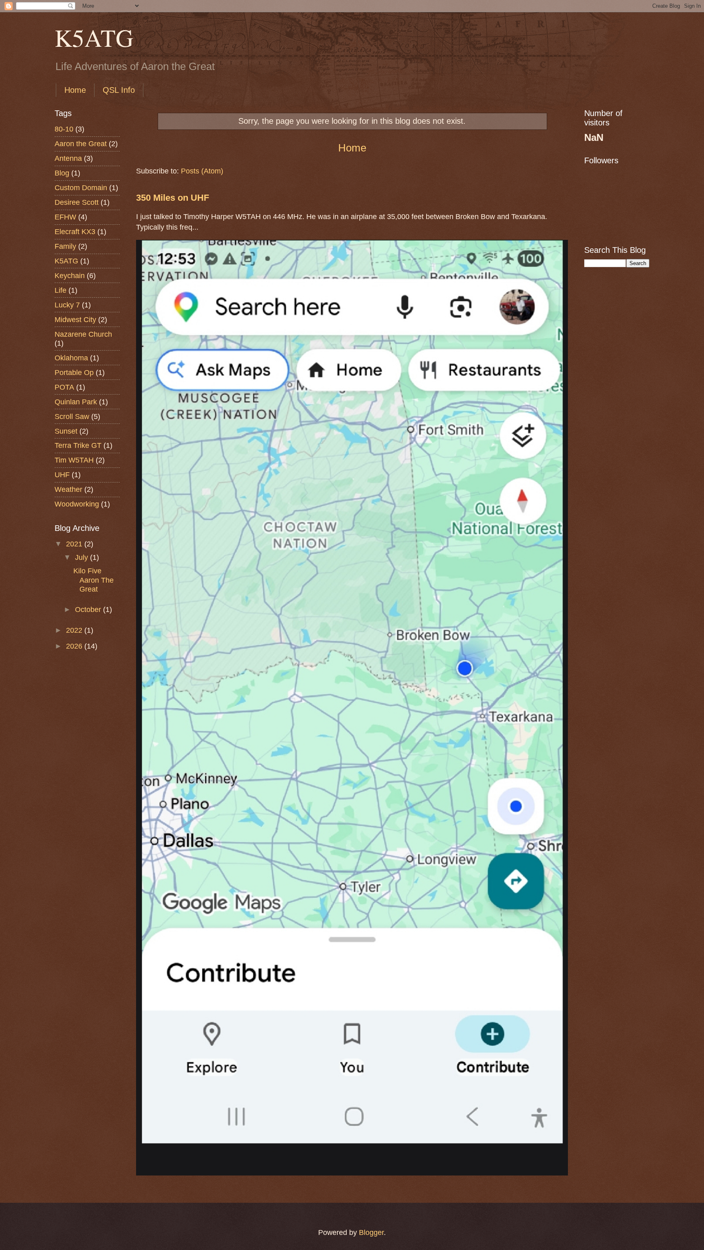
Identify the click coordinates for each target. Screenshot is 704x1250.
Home (75, 90)
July (82, 557)
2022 (75, 630)
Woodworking (77, 504)
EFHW (65, 217)
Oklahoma (71, 357)
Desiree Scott (77, 202)
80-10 (64, 129)
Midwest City (75, 319)
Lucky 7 (67, 304)
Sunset (66, 431)
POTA (64, 387)
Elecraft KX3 (75, 231)
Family (65, 246)
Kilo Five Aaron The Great (93, 579)
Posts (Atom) (202, 171)
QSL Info (119, 90)
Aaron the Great (81, 143)
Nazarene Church (83, 334)
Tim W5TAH (74, 460)
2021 (75, 543)
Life (60, 290)
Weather (68, 489)
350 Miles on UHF (172, 198)
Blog (62, 173)
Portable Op (74, 372)
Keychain (70, 275)
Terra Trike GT (78, 445)
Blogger (371, 1232)
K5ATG (94, 37)
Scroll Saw (72, 416)
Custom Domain (81, 187)
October (89, 609)
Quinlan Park (76, 401)
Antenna (68, 158)
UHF (62, 474)
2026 (75, 646)
